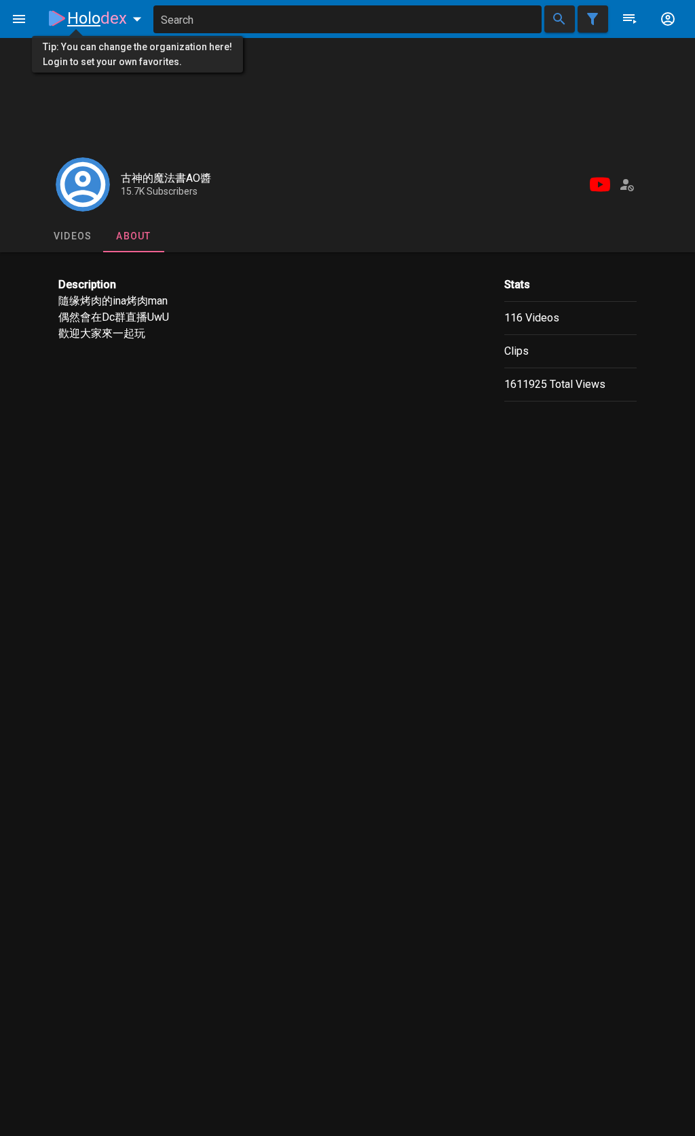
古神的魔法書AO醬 (166, 178)
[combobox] (347, 19)
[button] (107, 18)
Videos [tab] (73, 236)
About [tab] (133, 236)
